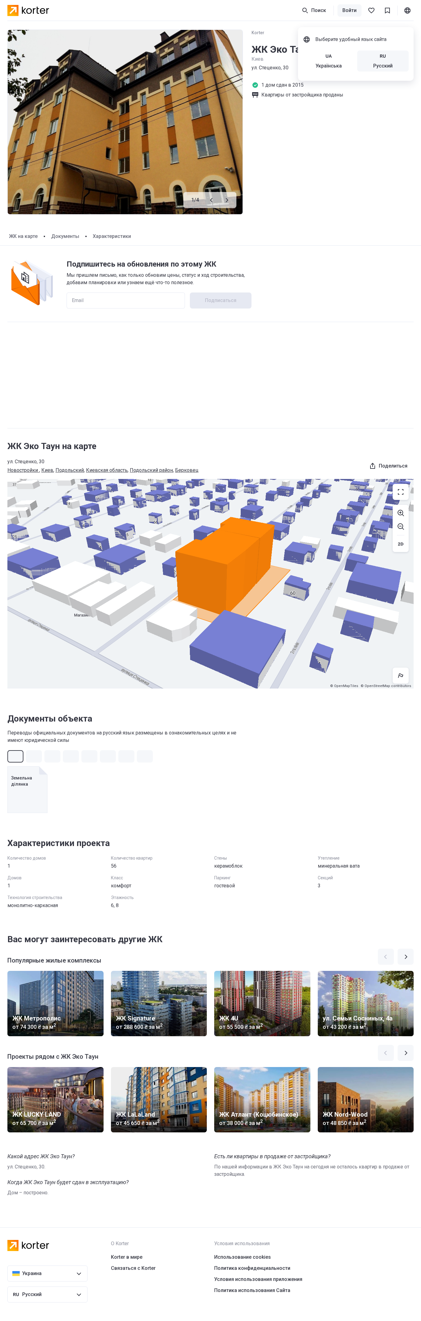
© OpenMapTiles (344, 686)
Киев (47, 470)
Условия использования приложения (258, 1279)
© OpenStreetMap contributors (386, 686)
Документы (65, 236)
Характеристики (112, 236)
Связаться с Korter (133, 1268)
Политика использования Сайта (252, 1290)
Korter (257, 32)
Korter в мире (126, 1257)
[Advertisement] (210, 375)
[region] (210, 584)
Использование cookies (242, 1257)
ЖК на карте (23, 236)
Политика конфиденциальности (252, 1268)
